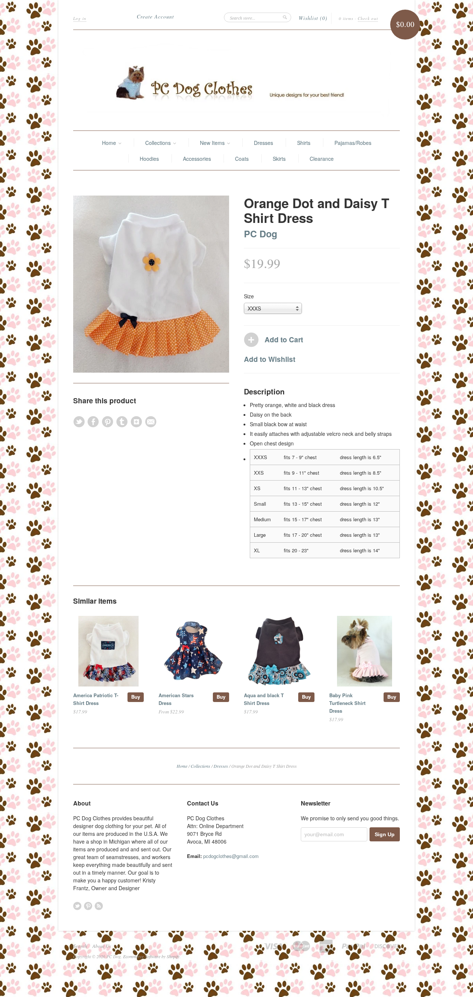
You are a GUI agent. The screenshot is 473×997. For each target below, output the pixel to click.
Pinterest (88, 906)
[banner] (236, 80)
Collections (158, 142)
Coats (242, 158)
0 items (346, 18)
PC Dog (260, 233)
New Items (213, 142)
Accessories (197, 158)
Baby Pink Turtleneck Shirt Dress (347, 703)
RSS (99, 906)
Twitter (77, 906)
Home (110, 142)
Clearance (322, 158)
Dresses (263, 142)
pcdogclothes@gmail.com (231, 855)
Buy (135, 696)
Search (80, 946)
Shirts (303, 142)
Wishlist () (313, 17)
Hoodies (149, 158)
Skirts (279, 158)
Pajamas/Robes (352, 142)
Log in (79, 18)
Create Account (155, 16)
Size (249, 296)
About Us (101, 946)
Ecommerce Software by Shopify (151, 956)
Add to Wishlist (269, 359)
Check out (368, 18)
